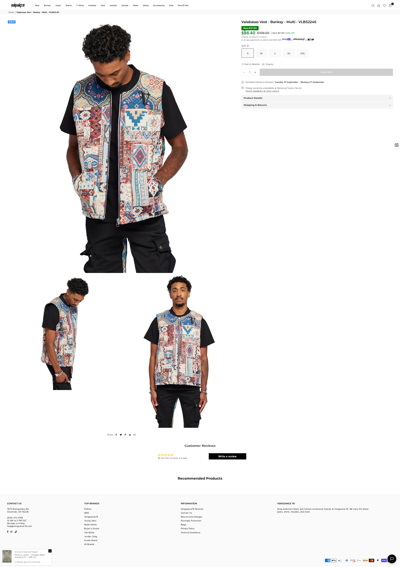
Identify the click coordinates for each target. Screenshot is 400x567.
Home (11, 12)
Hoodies (92, 5)
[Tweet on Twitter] (121, 434)
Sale (12, 21)
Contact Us (186, 513)
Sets (103, 5)
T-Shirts (80, 5)
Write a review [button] (227, 456)
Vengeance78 (91, 516)
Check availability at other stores (262, 91)
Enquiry (269, 64)
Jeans (58, 5)
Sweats (125, 5)
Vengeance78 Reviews (192, 509)
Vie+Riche (89, 532)
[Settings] (379, 5)
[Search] (373, 5)
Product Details (253, 98)
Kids (171, 5)
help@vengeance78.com (19, 526)
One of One (183, 5)
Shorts (69, 5)
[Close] (50, 550)
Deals (135, 5)
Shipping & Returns (255, 105)
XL (289, 53)
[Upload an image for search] (396, 145)
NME (86, 513)
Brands (47, 5)
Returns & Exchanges (191, 516)
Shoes (146, 5)
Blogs (183, 524)
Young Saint (90, 520)
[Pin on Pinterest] (125, 434)
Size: (245, 45)
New (37, 5)
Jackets (113, 5)
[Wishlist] (384, 5)
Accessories (159, 5)
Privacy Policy (188, 528)
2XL (302, 53)
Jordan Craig (90, 536)
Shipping (244, 37)
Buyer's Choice (91, 528)
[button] (390, 5)
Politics (87, 509)
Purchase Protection (191, 520)
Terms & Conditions (190, 532)
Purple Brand (90, 540)
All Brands (89, 544)
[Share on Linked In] (130, 434)
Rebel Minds (90, 524)
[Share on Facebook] (116, 434)
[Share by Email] (134, 434)
